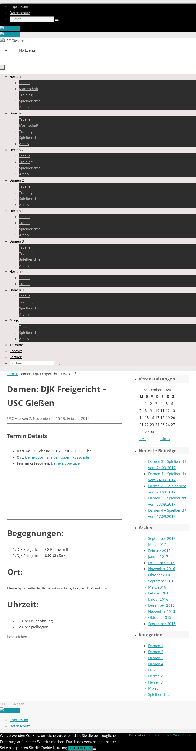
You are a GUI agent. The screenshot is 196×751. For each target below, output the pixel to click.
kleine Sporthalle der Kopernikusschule (57, 457)
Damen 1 (155, 645)
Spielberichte (158, 694)
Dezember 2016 (161, 562)
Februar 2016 (159, 593)
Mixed (153, 688)
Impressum (19, 6)
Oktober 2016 (159, 575)
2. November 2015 (44, 418)
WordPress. (182, 735)
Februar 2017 (159, 550)
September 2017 (162, 538)
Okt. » (165, 438)
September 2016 (162, 580)
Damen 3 (155, 657)
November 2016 (161, 568)
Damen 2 (155, 651)
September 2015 (162, 623)
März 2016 (157, 587)
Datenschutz (20, 12)
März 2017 (157, 544)
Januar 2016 (158, 599)
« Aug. (144, 438)
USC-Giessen (17, 418)
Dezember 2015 (161, 605)
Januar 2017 (158, 556)
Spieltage (72, 463)
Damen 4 (155, 663)
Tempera (161, 735)
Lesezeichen (17, 636)
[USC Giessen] (10, 28)
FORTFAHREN (80, 748)
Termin (12, 373)
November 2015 (161, 611)
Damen (57, 463)
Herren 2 (155, 676)
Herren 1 (155, 670)
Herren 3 (155, 682)
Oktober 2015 (159, 617)
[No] (94, 749)
